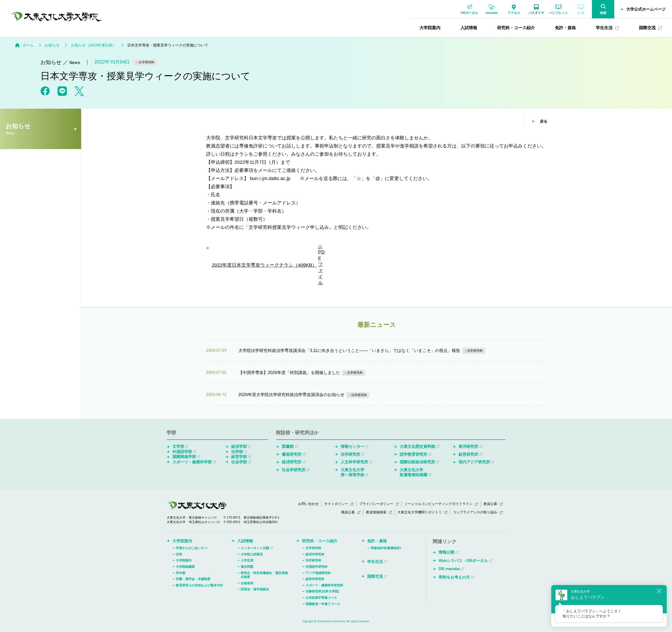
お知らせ (52, 45)
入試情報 (245, 541)
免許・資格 (377, 541)
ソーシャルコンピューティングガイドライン (438, 504)
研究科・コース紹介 (320, 541)
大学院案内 (182, 541)
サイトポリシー (336, 504)
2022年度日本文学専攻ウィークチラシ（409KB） (264, 265)
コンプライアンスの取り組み (475, 512)
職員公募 (348, 512)
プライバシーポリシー (376, 504)
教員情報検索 (376, 512)
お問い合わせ (308, 504)
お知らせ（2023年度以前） (93, 45)
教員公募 (490, 504)
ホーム (28, 45)
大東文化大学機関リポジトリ (419, 512)
